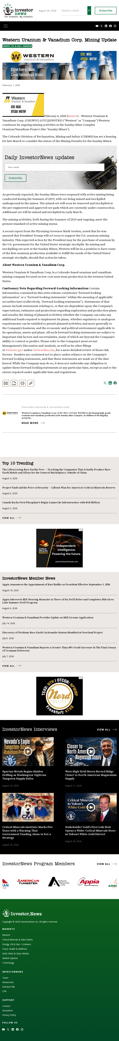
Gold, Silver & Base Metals (15, 953)
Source (72, 116)
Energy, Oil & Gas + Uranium (17, 46)
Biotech (6, 934)
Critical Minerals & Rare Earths (17, 939)
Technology (8, 962)
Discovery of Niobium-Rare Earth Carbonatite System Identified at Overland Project (52, 632)
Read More (30, 423)
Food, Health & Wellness (14, 948)
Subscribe (105, 10)
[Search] (89, 10)
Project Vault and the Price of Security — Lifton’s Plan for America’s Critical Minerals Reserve (58, 487)
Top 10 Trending (17, 463)
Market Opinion (10, 958)
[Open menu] (5, 26)
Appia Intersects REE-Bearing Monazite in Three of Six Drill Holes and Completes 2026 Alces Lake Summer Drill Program (58, 601)
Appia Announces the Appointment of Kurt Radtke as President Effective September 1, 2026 (56, 584)
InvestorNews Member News (28, 578)
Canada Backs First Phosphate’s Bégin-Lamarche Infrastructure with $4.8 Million (51, 502)
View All (8, 517)
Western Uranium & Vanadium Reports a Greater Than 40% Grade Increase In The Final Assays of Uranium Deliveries (59, 649)
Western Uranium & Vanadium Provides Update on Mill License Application (47, 617)
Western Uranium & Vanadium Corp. (46, 407)
